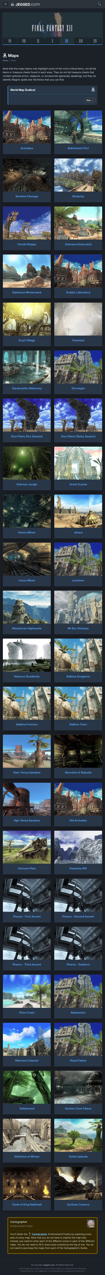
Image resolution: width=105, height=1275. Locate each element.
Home (5, 60)
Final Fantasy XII (52, 27)
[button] (5, 4)
